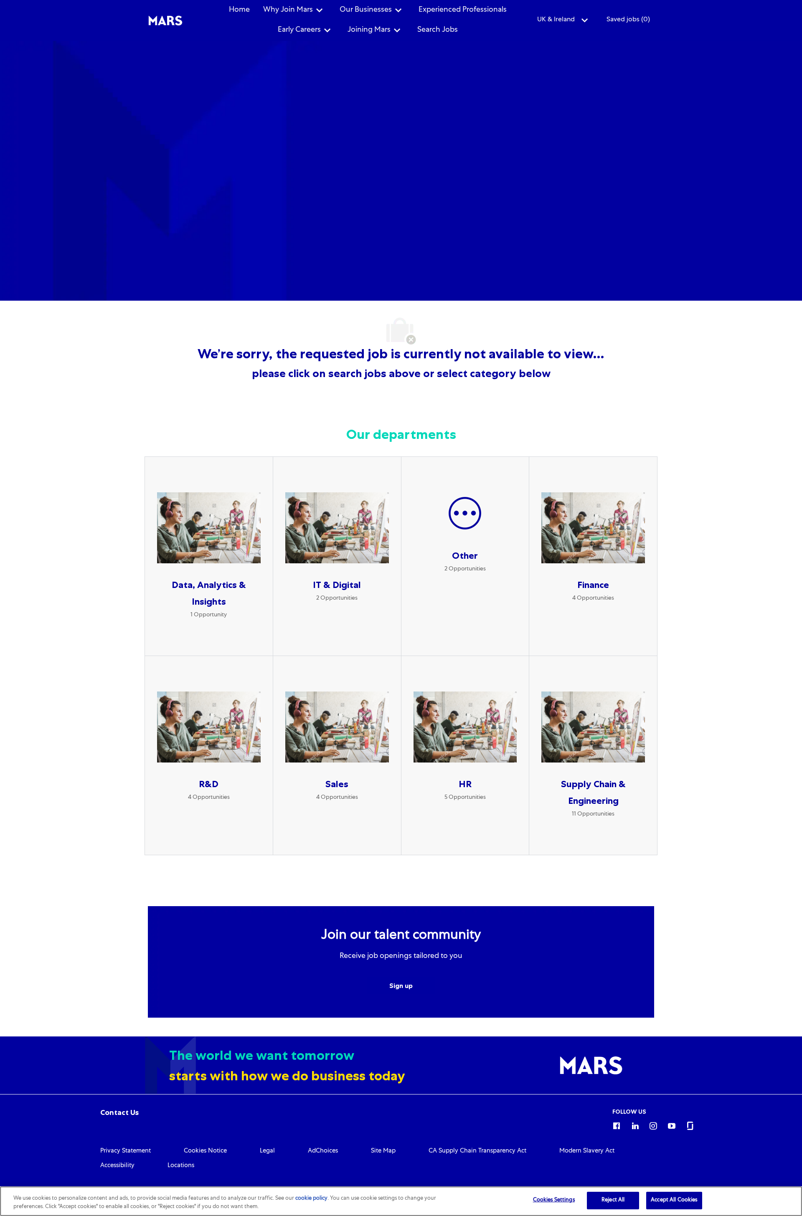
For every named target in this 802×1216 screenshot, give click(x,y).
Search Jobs (437, 30)
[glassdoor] (690, 1124)
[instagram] (653, 1124)
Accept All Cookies (674, 1200)
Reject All (613, 1200)
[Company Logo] (165, 21)
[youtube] (671, 1124)
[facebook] (616, 1124)
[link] (119, 1112)
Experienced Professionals (463, 10)
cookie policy (311, 1198)
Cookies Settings (554, 1200)
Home (239, 10)
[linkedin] (635, 1124)
